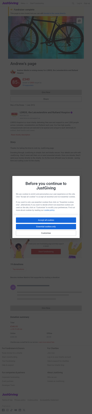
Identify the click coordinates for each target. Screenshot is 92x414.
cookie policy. (49, 210)
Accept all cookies (46, 220)
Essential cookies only (46, 226)
